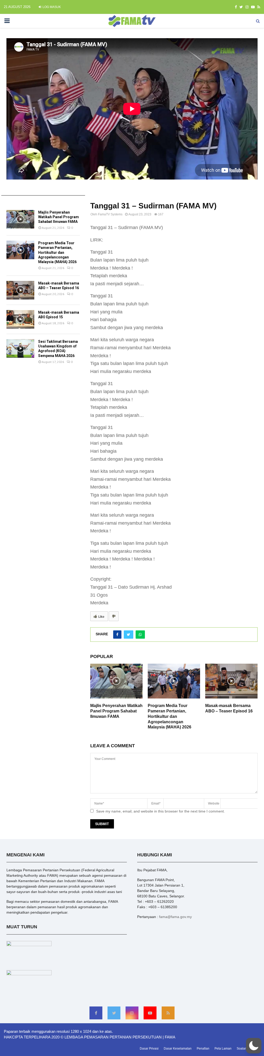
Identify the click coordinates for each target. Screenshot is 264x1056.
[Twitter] (114, 1012)
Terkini (15, 201)
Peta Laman (223, 1048)
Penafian (203, 1048)
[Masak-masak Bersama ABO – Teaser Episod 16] (20, 290)
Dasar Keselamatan (178, 1048)
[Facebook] (95, 1012)
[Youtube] (150, 1012)
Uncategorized (100, 197)
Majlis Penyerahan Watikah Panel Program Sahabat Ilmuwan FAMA (116, 711)
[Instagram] (132, 1012)
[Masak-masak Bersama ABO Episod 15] (20, 319)
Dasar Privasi (149, 1048)
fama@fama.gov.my (175, 917)
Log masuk (51, 7)
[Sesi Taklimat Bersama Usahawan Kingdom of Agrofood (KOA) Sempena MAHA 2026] (20, 348)
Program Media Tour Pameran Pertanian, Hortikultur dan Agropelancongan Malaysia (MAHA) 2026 (169, 716)
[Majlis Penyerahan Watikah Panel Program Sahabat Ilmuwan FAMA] (20, 219)
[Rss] (168, 1012)
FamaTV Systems (110, 214)
